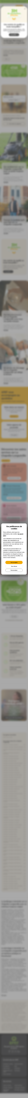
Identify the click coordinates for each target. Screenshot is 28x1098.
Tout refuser (14, 566)
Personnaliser (14, 570)
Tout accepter (14, 562)
